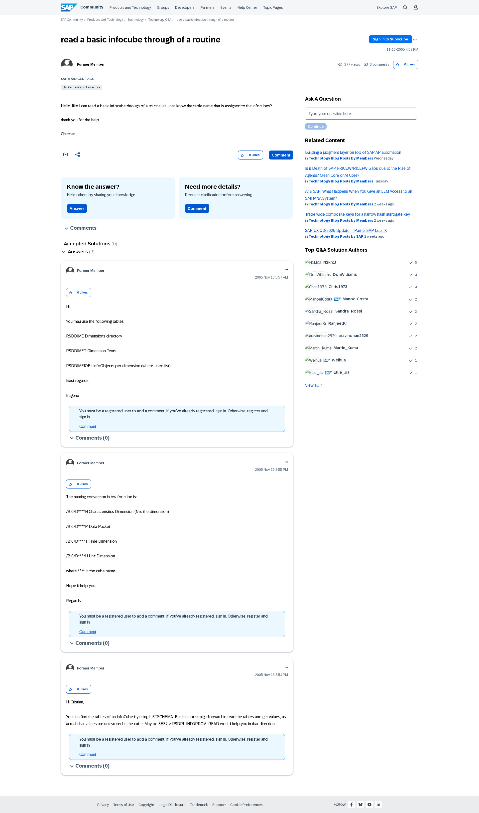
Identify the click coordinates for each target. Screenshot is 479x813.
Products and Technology (130, 7)
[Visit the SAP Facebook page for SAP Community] (352, 805)
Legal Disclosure (172, 805)
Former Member (91, 64)
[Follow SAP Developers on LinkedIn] (378, 805)
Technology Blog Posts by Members (341, 158)
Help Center (247, 7)
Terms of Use (123, 805)
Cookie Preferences (246, 805)
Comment (281, 155)
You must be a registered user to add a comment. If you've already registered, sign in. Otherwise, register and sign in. (173, 414)
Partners (208, 7)
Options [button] (415, 40)
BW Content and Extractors (81, 87)
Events (226, 7)
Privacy (103, 805)
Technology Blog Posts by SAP (336, 236)
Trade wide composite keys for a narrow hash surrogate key (357, 214)
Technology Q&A (159, 19)
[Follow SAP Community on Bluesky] (360, 805)
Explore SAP (387, 7)
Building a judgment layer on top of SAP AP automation (353, 152)
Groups (163, 7)
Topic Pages (273, 7)
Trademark (199, 805)
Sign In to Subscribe (390, 39)
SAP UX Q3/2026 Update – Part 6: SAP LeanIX (346, 230)
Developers (185, 7)
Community (91, 7)
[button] (397, 64)
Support (219, 805)
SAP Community (72, 19)
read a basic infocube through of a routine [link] (205, 19)
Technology (135, 19)
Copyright (146, 805)
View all (312, 385)
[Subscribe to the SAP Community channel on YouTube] (369, 805)
